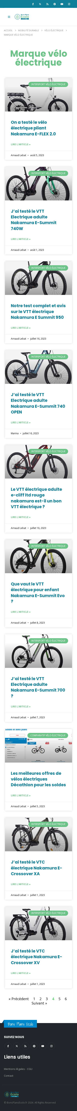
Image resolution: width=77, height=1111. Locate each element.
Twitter (16, 1046)
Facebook (8, 1046)
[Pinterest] (54, 4)
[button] (9, 16)
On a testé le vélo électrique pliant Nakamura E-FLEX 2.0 (33, 128)
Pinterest (34, 1046)
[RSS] (47, 4)
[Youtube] (61, 4)
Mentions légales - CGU (18, 1069)
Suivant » (39, 1003)
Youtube (42, 1046)
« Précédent (19, 998)
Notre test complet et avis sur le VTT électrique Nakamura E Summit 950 (38, 311)
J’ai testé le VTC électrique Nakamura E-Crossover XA (36, 868)
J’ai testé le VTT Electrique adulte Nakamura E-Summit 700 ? (38, 687)
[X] (40, 4)
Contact (8, 1075)
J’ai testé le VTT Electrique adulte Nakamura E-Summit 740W (33, 219)
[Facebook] (32, 4)
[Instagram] (69, 4)
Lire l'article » (21, 144)
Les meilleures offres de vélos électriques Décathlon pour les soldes (38, 779)
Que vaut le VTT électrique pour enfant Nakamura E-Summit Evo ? (38, 592)
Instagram (51, 1046)
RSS (25, 1046)
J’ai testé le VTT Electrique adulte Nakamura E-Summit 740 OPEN (38, 403)
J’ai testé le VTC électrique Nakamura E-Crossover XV (36, 957)
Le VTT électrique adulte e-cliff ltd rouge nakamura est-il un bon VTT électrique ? (36, 498)
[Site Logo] (22, 17)
